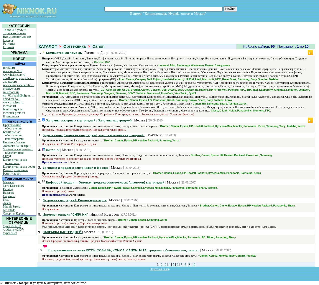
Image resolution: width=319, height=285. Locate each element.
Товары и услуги (14, 29)
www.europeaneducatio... (18, 85)
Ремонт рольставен (15, 170)
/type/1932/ (10, 233)
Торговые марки (14, 33)
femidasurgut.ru (13, 109)
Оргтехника (74, 46)
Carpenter (9, 196)
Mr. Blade (9, 210)
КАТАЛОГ (48, 46)
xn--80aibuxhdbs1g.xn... (18, 95)
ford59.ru (9, 67)
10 (193, 264)
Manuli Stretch (12, 206)
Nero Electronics (13, 185)
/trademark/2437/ (13, 229)
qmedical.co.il (11, 99)
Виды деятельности (17, 36)
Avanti (7, 203)
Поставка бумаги (14, 142)
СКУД (7, 156)
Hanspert (8, 192)
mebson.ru (9, 106)
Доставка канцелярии (17, 145)
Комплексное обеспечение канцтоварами (13, 135)
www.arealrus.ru (13, 102)
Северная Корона (14, 213)
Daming (8, 189)
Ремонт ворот (12, 173)
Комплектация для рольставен (15, 161)
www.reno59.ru (12, 71)
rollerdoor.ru (11, 92)
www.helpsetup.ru (14, 74)
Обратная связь (159, 269)
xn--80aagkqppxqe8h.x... (18, 78)
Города (8, 40)
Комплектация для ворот (19, 166)
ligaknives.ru (11, 116)
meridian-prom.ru (14, 113)
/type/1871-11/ (12, 226)
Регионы (9, 43)
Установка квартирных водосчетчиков (18, 151)
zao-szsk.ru (10, 81)
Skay (6, 199)
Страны (8, 47)
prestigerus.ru (11, 88)
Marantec (8, 182)
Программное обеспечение (12, 126)
